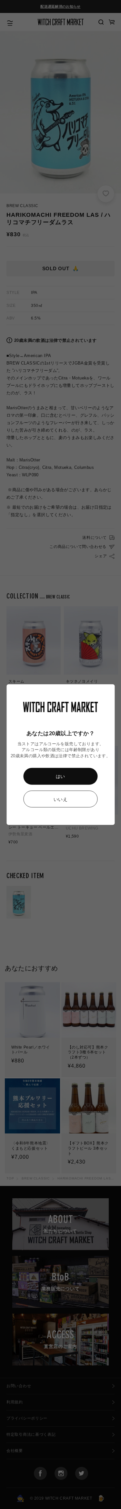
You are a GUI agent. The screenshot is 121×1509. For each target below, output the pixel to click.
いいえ (60, 799)
